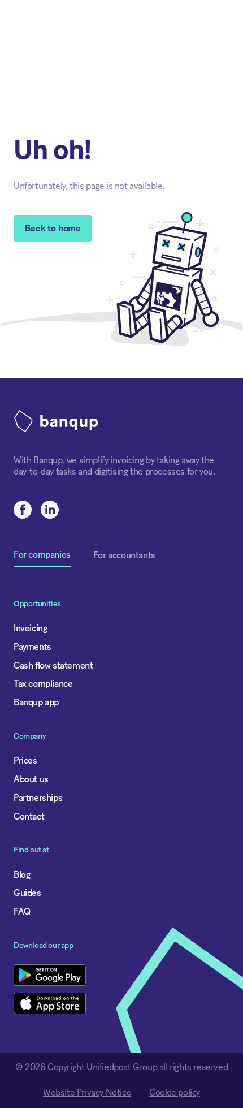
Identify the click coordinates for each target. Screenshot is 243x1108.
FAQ (22, 911)
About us (31, 779)
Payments (32, 647)
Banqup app (36, 702)
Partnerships (38, 798)
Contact (29, 816)
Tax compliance (43, 683)
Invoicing (30, 628)
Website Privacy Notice (87, 1092)
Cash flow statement (53, 665)
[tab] (42, 558)
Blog (22, 874)
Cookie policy (174, 1092)
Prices (25, 760)
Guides (27, 893)
